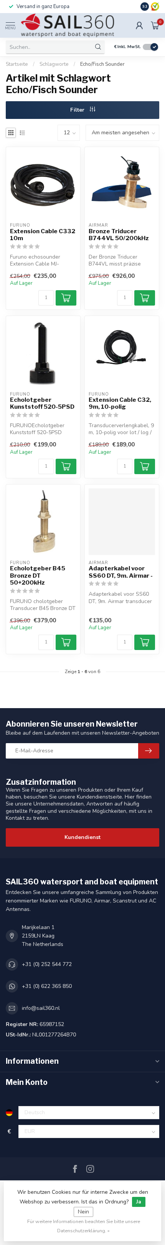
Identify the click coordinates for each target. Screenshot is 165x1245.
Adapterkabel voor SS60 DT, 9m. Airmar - (121, 572)
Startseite (17, 64)
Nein (83, 1211)
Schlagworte (54, 64)
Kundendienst (82, 837)
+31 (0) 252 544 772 (47, 964)
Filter (78, 110)
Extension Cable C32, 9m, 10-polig (120, 403)
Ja (138, 1201)
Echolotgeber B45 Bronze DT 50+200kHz (37, 575)
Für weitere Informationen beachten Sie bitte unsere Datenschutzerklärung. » (83, 1226)
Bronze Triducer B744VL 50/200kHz (119, 235)
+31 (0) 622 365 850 (47, 986)
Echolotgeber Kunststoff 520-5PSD (42, 403)
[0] (155, 25)
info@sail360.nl (41, 1008)
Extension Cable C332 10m (42, 235)
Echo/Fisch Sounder (102, 64)
